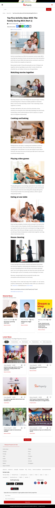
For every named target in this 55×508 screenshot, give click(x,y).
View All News (27, 439)
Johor (4, 456)
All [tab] (6, 341)
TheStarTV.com (15, 474)
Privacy (29, 469)
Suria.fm (26, 477)
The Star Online (6, 474)
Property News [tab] (35, 341)
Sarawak (30, 461)
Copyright (16, 469)
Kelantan (5, 461)
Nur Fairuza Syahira (16, 29)
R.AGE (36, 474)
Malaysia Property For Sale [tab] (11, 444)
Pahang (29, 449)
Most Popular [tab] (25, 341)
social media (29, 285)
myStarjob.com (24, 474)
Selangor (5, 451)
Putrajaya (30, 456)
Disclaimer (21, 469)
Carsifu (31, 474)
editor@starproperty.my (17, 291)
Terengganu (30, 463)
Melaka (4, 463)
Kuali (46, 474)
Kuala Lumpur (5, 449)
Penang (4, 453)
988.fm (20, 477)
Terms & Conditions (37, 469)
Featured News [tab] (14, 341)
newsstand (5, 477)
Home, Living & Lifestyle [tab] (48, 341)
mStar (41, 474)
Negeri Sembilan (6, 465)
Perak (29, 451)
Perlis (29, 453)
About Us (5, 469)
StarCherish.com (13, 477)
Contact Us (10, 469)
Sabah (29, 458)
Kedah (4, 458)
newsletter (15, 285)
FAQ (26, 469)
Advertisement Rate (46, 469)
